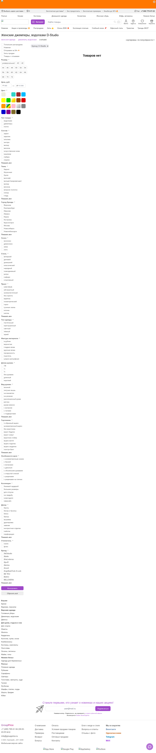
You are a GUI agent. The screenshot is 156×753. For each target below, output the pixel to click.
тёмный (7, 331)
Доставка (39, 729)
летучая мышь (9, 390)
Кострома (8, 219)
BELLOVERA (9, 579)
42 (22, 63)
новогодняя (8, 498)
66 (25, 72)
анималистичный (11, 292)
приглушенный (10, 325)
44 (3, 67)
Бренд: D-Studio (39, 46)
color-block (8, 287)
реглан (6, 402)
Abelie (6, 556)
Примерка (39, 733)
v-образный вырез (11, 423)
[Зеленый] (8, 100)
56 (3, 72)
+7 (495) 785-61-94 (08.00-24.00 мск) (12, 730)
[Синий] (3, 112)
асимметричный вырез (13, 426)
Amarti (6, 568)
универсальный (8, 63)
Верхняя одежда (8, 610)
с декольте (8, 467)
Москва (7, 225)
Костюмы (37, 16)
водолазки (8, 120)
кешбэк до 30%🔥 (111, 11)
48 (12, 67)
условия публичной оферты (93, 713)
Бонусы (38, 740)
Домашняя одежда (59, 16)
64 (21, 72)
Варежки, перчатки (8, 607)
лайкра (7, 157)
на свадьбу (8, 495)
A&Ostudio (8, 553)
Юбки (3, 695)
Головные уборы (8, 613)
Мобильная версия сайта (11, 743)
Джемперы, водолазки (27, 40)
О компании (40, 725)
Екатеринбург (9, 208)
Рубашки (4, 670)
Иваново (7, 211)
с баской (7, 461)
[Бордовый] (18, 94)
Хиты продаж (9, 53)
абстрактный (9, 289)
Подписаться (102, 708)
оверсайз (7, 501)
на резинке (8, 396)
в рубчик (7, 341)
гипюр (6, 192)
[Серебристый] (18, 106)
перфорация (9, 534)
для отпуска (8, 492)
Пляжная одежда (8, 667)
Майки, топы (6, 654)
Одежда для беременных (11, 660)
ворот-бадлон (9, 432)
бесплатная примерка (92, 11)
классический (9, 265)
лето (6, 249)
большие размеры (11, 489)
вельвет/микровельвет (13, 181)
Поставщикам (58, 733)
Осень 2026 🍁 (63, 28)
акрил (6, 133)
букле (6, 175)
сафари (7, 277)
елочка (6, 310)
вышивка (7, 519)
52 (21, 67)
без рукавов (8, 374)
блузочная (8, 172)
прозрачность (9, 353)
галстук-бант (9, 449)
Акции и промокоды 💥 (21, 28)
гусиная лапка (9, 307)
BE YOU (7, 574)
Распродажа (38, 28)
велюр (6, 145)
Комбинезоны (6, 641)
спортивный (8, 280)
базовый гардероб (11, 486)
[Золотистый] (13, 100)
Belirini (6, 577)
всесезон (7, 241)
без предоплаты (73, 11)
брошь (6, 516)
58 (8, 72)
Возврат (38, 736)
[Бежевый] (3, 94)
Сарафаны (5, 673)
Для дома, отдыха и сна (11, 622)
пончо (6, 126)
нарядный (8, 268)
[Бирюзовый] (13, 94)
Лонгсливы (5, 648)
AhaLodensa (9, 559)
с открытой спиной (11, 473)
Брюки (3, 603)
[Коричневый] (18, 100)
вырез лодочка (10, 443)
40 (18, 63)
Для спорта (5, 626)
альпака (7, 139)
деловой (7, 259)
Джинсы (4, 619)
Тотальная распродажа (13, 44)
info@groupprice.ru (9, 736)
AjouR (6, 562)
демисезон (8, 243)
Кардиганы (5, 635)
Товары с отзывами (11, 56)
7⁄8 (5, 365)
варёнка (7, 298)
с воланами (8, 464)
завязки (7, 525)
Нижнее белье (149, 16)
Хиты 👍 (50, 28)
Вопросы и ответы (90, 729)
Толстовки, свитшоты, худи (12, 679)
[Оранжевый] (3, 106)
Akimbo (7, 565)
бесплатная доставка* (55, 11)
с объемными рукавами (13, 470)
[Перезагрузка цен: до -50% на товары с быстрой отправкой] (78, 4)
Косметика (81, 16)
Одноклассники (113, 733)
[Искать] (115, 22)
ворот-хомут (9, 434)
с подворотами (10, 413)
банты (6, 508)
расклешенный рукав (12, 399)
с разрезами (9, 476)
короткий (7, 380)
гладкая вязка (9, 347)
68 (3, 77)
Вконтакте (111, 729)
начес (6, 543)
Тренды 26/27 (143, 28)
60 (12, 72)
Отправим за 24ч (10, 50)
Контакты (56, 740)
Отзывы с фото (88, 733)
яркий (6, 334)
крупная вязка (9, 350)
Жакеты (4, 629)
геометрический (10, 301)
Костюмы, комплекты (9, 645)
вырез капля (9, 440)
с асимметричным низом (14, 459)
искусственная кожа (12, 151)
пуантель (7, 356)
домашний (8, 262)
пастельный (8, 322)
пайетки (7, 531)
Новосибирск (9, 228)
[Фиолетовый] (8, 112)
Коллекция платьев (80, 28)
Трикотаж (130, 28)
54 (25, 67)
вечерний (7, 256)
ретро (6, 274)
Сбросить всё (12, 593)
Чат (138, 11)
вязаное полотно (10, 189)
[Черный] (18, 112)
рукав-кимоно (9, 405)
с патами (7, 410)
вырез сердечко (10, 446)
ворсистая (8, 344)
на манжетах (9, 393)
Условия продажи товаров (64, 729)
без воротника (9, 429)
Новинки (4, 28)
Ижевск (7, 214)
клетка (6, 313)
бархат (6, 169)
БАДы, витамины (126, 16)
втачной (7, 387)
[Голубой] (23, 94)
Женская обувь (103, 16)
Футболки (5, 686)
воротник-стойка (10, 437)
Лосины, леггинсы (8, 651)
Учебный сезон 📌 (99, 28)
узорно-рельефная (11, 359)
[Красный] (23, 100)
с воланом (8, 407)
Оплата (55, 725)
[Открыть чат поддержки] (149, 746)
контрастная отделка (12, 528)
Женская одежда (8, 40)
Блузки (20, 16)
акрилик (7, 136)
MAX (108, 740)
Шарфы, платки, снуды (10, 689)
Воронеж (7, 205)
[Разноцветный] (8, 106)
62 (16, 72)
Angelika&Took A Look (12, 571)
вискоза (7, 148)
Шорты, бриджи (7, 692)
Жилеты (4, 632)
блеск (6, 513)
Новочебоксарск (10, 231)
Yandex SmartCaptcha (82, 715)
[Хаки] (13, 112)
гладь (6, 195)
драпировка (8, 522)
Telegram (110, 736)
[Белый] (8, 94)
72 (12, 77)
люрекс (7, 159)
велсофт (7, 178)
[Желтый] (3, 100)
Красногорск (9, 222)
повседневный (9, 271)
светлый (7, 328)
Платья (4, 16)
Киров (6, 216)
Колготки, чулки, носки (10, 638)
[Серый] (23, 106)
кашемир (7, 154)
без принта (8, 295)
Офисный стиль (116, 28)
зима (6, 246)
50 (16, 67)
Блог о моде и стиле (91, 725)
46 (8, 67)
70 (8, 77)
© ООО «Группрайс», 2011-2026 (12, 740)
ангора (6, 142)
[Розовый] (13, 106)
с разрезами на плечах (13, 479)
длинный (7, 377)
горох (6, 304)
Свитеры (4, 676)
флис (6, 546)
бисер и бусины (10, 510)
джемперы (8, 123)
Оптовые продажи (60, 736)
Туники (4, 683)
